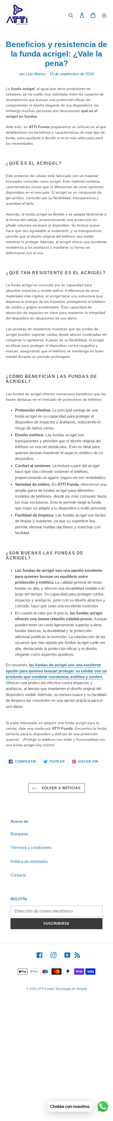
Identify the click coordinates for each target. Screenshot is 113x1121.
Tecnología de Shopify (71, 989)
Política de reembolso (29, 861)
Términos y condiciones (31, 847)
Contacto (18, 875)
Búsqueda (19, 834)
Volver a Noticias (60, 788)
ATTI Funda (46, 989)
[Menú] (104, 15)
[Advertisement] (56, 1062)
